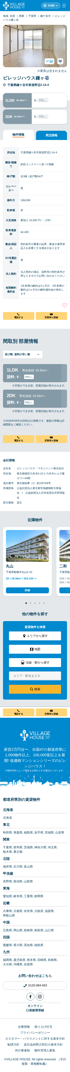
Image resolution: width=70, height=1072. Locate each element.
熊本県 (31, 959)
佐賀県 (28, 964)
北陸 (6, 859)
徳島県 (38, 945)
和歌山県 (9, 915)
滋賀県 (49, 911)
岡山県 (17, 930)
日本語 (51, 5)
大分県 (7, 964)
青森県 (17, 832)
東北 (6, 824)
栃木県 (7, 851)
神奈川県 (40, 847)
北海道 (8, 810)
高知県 (28, 945)
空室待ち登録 (51, 317)
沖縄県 (17, 964)
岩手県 (38, 832)
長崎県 (52, 959)
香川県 (17, 945)
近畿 (6, 903)
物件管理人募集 (44, 1050)
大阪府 (38, 911)
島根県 (28, 930)
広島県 (7, 930)
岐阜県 (17, 896)
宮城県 (49, 832)
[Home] (35, 735)
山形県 (59, 832)
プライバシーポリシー (35, 1032)
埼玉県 (52, 847)
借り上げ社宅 (43, 1026)
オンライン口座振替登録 (35, 1008)
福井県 (7, 866)
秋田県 (7, 832)
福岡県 (7, 959)
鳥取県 (38, 930)
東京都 (17, 851)
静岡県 (38, 896)
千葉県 (7, 847)
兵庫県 (7, 911)
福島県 (28, 832)
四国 (6, 937)
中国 (6, 922)
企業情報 (24, 1026)
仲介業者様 (22, 1050)
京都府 (17, 911)
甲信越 (8, 873)
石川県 (17, 866)
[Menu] (64, 6)
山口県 (49, 930)
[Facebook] (30, 997)
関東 (6, 839)
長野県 (7, 881)
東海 (6, 888)
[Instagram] (40, 997)
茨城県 (28, 847)
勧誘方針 (13, 1044)
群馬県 (17, 847)
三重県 (28, 896)
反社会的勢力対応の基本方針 (43, 1044)
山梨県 (28, 881)
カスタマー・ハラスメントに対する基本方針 (35, 1038)
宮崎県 (41, 959)
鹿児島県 (19, 959)
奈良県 (28, 911)
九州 (6, 952)
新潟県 (17, 881)
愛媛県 (7, 945)
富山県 (28, 866)
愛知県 (7, 896)
